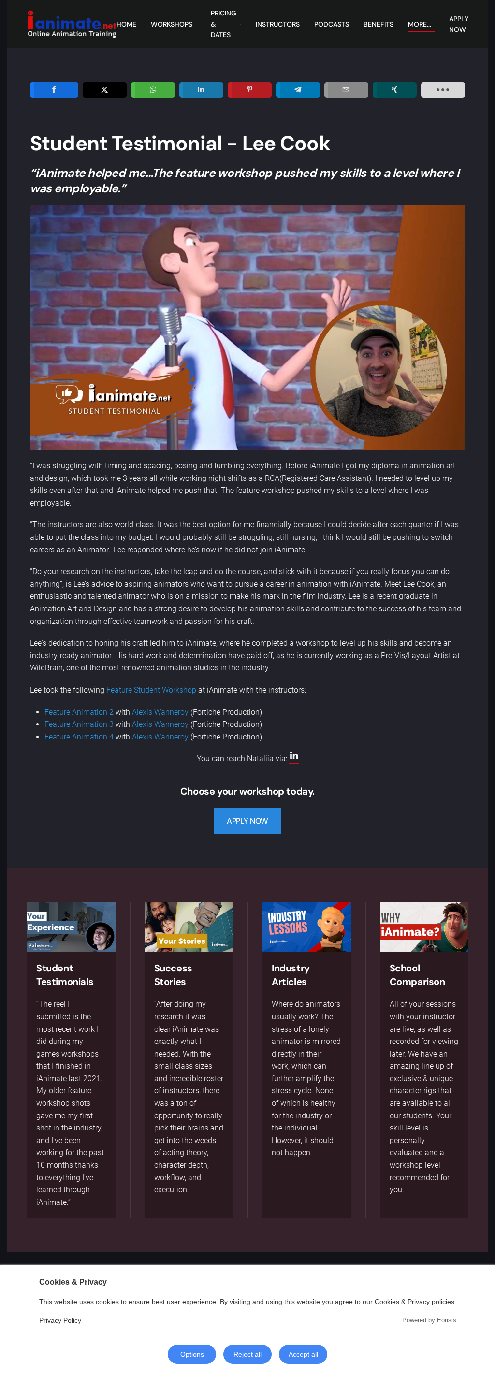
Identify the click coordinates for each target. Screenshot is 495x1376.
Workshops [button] (171, 24)
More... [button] (419, 24)
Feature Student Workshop (151, 690)
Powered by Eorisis (429, 1320)
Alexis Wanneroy (160, 712)
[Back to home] (71, 24)
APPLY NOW (247, 821)
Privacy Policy (60, 1320)
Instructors (278, 24)
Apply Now (458, 24)
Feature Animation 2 (79, 712)
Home (126, 24)
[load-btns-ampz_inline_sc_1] (443, 90)
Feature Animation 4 (79, 736)
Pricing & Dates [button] (223, 24)
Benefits (378, 24)
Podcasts (331, 24)
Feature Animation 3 (79, 724)
